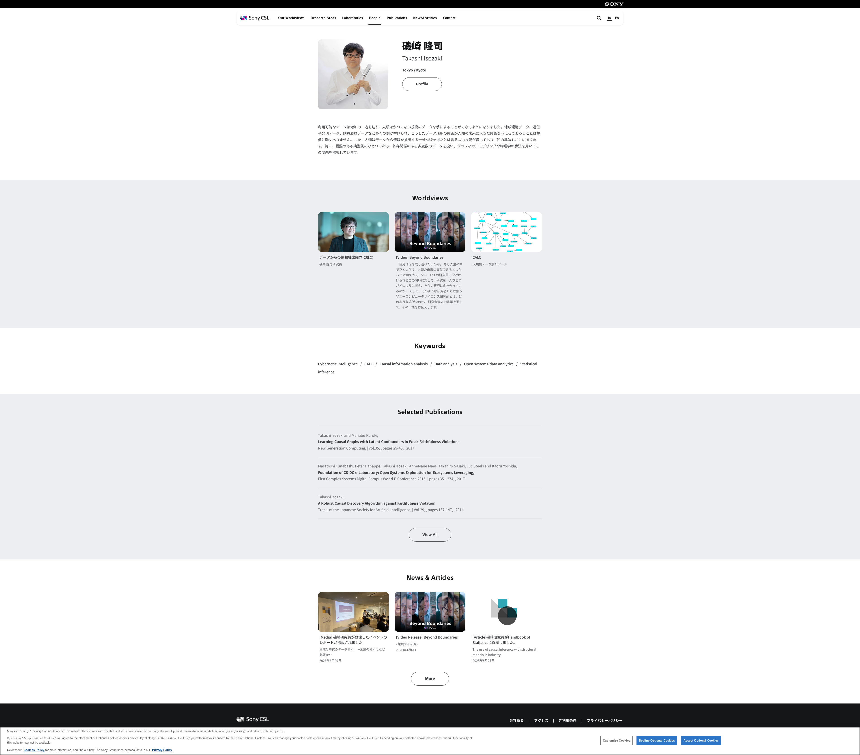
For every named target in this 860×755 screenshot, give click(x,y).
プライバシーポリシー (605, 720)
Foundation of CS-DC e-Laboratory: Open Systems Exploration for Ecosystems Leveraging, (396, 472)
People (375, 18)
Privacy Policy (162, 749)
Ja (609, 18)
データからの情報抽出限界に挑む (346, 257)
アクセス (541, 720)
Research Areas (323, 18)
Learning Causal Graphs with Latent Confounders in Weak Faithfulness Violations (388, 441)
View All (430, 534)
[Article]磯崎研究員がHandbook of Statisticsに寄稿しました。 (501, 639)
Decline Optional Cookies (657, 740)
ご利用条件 (567, 720)
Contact (449, 18)
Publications (397, 18)
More (430, 678)
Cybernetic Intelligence (338, 363)
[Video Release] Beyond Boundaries (427, 637)
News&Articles (425, 18)
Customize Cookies (616, 740)
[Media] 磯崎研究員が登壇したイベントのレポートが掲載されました (353, 639)
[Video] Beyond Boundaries (419, 257)
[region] (430, 741)
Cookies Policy (34, 749)
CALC (477, 257)
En (617, 18)
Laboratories (352, 18)
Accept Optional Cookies (701, 740)
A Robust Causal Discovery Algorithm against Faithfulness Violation (376, 503)
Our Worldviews (291, 18)
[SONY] (614, 4)
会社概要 (517, 720)
